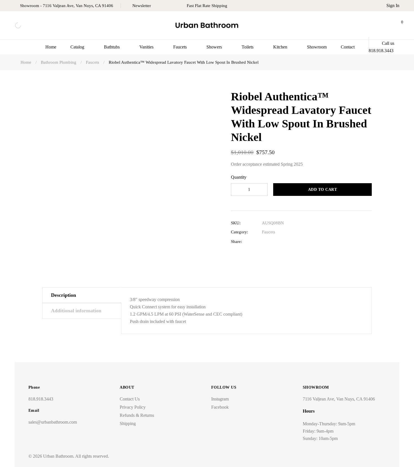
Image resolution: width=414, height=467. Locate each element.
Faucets (268, 232)
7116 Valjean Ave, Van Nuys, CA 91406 (339, 399)
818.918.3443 (40, 399)
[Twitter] (273, 242)
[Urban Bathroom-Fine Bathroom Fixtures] (206, 25)
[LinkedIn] (282, 242)
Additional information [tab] (76, 310)
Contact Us (130, 399)
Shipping (128, 423)
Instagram (220, 399)
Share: (236, 241)
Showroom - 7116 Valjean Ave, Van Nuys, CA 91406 (66, 5)
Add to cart (322, 189)
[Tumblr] (290, 242)
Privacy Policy (133, 407)
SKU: (236, 223)
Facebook (220, 407)
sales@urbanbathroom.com (52, 422)
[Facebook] (264, 242)
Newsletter (141, 5)
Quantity (238, 177)
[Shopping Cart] (397, 25)
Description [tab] (63, 295)
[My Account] (383, 25)
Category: (239, 232)
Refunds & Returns (137, 415)
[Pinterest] (299, 242)
